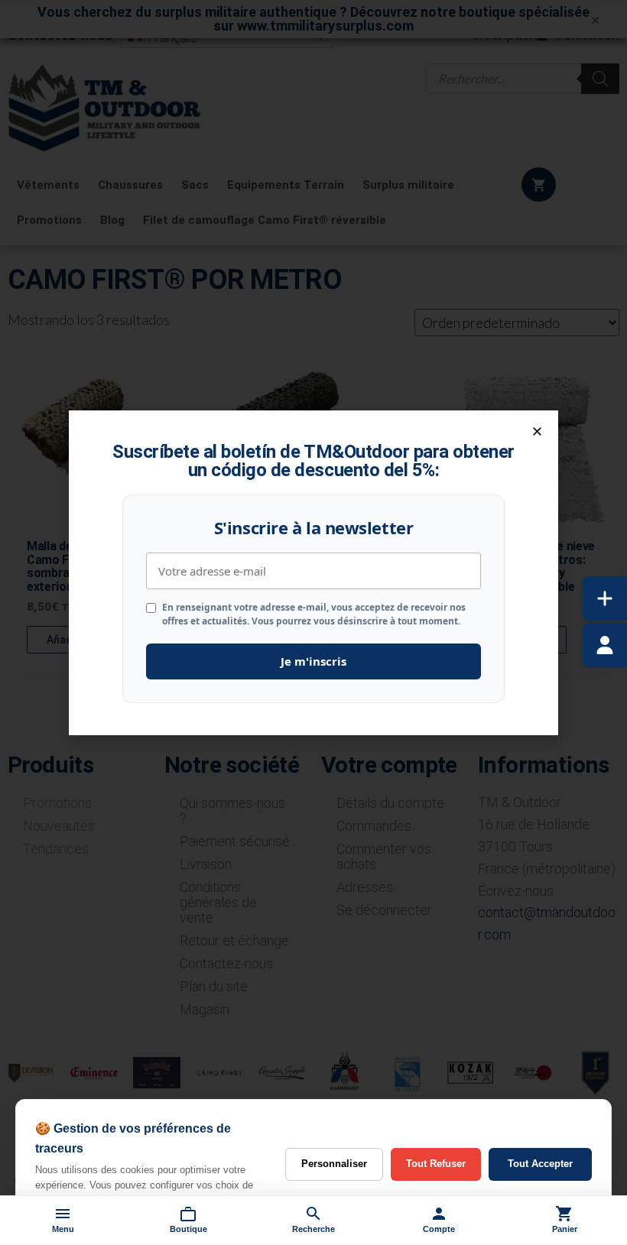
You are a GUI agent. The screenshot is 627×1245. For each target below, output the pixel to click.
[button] (537, 431)
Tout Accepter (540, 1163)
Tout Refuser (436, 1163)
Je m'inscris (313, 661)
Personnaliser (334, 1163)
